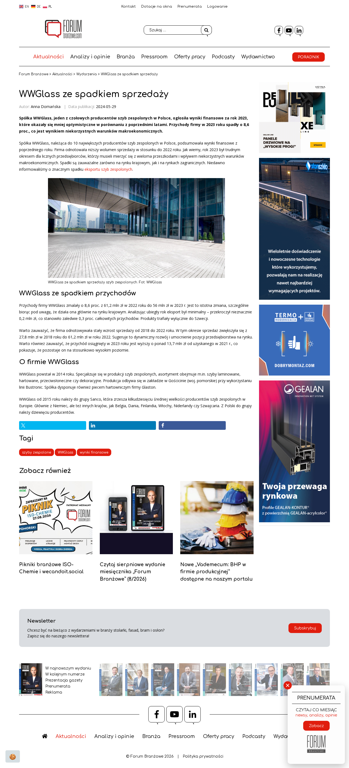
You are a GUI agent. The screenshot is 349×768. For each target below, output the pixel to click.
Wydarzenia (86, 74)
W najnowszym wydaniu (68, 668)
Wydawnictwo (258, 56)
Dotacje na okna (156, 6)
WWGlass (65, 452)
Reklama (53, 692)
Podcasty (223, 56)
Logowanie (217, 6)
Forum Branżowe (33, 74)
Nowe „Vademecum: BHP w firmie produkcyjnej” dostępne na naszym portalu (216, 572)
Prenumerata (189, 6)
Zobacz (316, 726)
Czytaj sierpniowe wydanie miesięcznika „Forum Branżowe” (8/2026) (132, 572)
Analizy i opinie (90, 56)
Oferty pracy (189, 56)
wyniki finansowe (94, 452)
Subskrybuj (305, 628)
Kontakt (128, 6)
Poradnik (308, 57)
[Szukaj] (206, 30)
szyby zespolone (36, 452)
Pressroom (154, 56)
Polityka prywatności (203, 756)
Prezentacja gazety (64, 680)
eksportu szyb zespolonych (108, 169)
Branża (126, 56)
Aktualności (48, 56)
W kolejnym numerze (65, 674)
